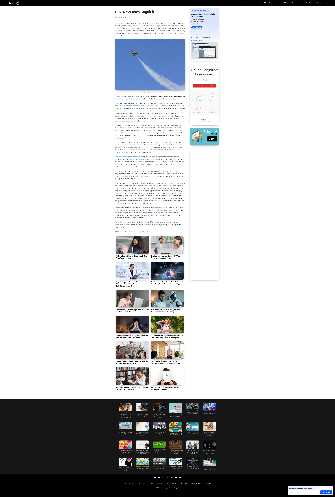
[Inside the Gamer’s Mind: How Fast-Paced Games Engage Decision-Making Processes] (159, 407)
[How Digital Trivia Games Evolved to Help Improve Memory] (125, 462)
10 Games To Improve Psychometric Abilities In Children (209, 434)
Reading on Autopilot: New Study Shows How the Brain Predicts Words (132, 388)
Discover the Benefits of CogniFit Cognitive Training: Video (176, 416)
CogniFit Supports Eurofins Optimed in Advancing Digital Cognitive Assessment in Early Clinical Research (131, 284)
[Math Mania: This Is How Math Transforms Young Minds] (142, 426)
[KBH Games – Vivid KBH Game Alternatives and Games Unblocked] (209, 444)
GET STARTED (197, 27)
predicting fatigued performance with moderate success (141, 106)
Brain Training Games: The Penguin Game (176, 467)
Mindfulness (278, 3)
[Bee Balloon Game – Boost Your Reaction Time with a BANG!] (142, 461)
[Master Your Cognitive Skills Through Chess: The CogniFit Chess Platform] (159, 425)
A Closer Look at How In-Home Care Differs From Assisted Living (131, 257)
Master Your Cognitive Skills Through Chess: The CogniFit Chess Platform (159, 432)
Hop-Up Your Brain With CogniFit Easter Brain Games (159, 451)
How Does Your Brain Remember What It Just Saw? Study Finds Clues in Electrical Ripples (167, 283)
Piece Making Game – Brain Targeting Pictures (159, 467)
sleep (148, 111)
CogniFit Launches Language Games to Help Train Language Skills (209, 413)
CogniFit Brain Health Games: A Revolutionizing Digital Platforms (193, 412)
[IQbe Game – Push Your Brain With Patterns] (192, 426)
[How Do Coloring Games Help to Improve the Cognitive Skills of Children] (142, 444)
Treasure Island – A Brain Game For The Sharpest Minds (176, 435)
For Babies (295, 3)
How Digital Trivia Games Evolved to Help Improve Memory (125, 469)
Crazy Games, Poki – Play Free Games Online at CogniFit (192, 452)
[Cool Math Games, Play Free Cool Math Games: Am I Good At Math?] (176, 444)
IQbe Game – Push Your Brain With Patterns (193, 433)
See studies (194, 40)
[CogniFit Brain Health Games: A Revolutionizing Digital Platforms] (192, 406)
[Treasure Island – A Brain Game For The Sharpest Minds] (176, 427)
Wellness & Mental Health (266, 3)
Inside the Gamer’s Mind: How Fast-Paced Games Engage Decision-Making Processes (159, 415)
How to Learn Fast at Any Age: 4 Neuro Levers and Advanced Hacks (132, 311)
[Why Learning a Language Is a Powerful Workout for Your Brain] (167, 376)
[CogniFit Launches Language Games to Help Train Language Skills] (209, 407)
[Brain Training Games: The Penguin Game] (176, 461)
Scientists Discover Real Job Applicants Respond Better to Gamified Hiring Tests (142, 414)
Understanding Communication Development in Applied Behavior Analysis (132, 362)
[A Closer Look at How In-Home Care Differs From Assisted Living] (132, 245)
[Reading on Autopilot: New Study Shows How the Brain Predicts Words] (132, 376)
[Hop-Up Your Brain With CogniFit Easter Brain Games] (159, 444)
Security (200, 40)
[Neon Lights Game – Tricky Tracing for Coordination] (192, 461)
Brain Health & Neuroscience (249, 3)
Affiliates (208, 483)
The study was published (123, 96)
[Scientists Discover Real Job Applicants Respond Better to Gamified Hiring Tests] (142, 407)
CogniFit (120, 17)
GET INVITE (326, 492)
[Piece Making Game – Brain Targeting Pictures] (159, 461)
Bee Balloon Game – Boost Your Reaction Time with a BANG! (142, 468)
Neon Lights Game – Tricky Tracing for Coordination (192, 467)
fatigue (147, 231)
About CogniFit (128, 231)
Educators (287, 3)
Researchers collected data (124, 157)
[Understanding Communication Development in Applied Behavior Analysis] (132, 350)
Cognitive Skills (142, 483)
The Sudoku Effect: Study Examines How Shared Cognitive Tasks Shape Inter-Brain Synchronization (125, 415)
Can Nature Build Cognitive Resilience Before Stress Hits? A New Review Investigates (167, 336)
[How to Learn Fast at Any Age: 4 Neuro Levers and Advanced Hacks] (132, 298)
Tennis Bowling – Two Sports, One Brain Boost (209, 468)
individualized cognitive (146, 215)
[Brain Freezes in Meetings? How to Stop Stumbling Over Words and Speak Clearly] (167, 350)
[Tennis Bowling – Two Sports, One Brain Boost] (209, 462)
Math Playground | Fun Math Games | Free (125, 451)
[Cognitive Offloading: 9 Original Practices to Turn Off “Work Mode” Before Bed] (132, 324)
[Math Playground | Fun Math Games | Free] (125, 444)
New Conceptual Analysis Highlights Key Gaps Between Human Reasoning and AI (165, 311)
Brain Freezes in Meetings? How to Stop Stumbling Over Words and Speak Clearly (165, 362)
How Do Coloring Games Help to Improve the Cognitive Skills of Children (142, 452)
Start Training (309, 3)
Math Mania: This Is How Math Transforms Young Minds (142, 434)
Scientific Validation (156, 483)
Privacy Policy (209, 33)
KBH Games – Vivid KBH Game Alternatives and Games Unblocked (209, 452)
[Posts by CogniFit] (116, 17)
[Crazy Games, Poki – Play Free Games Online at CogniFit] (192, 444)
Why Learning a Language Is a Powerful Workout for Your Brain (165, 388)
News (302, 3)
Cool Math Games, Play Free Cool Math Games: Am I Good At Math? (176, 452)
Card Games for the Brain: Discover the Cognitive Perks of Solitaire (126, 432)
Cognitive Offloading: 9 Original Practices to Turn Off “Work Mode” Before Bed (132, 336)
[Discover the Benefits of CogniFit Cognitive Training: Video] (176, 408)
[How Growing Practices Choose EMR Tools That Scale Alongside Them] (167, 245)
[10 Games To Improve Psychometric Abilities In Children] (209, 426)
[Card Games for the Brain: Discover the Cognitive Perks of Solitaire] (125, 425)
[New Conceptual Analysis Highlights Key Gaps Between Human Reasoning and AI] (167, 298)
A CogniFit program (139, 159)
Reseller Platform (196, 483)
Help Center (183, 483)
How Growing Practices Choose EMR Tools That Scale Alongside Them (166, 257)
